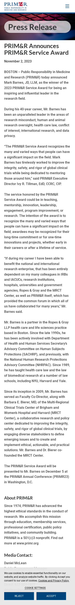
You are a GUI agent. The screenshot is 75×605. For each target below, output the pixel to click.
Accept (51, 596)
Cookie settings (35, 587)
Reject (19, 596)
